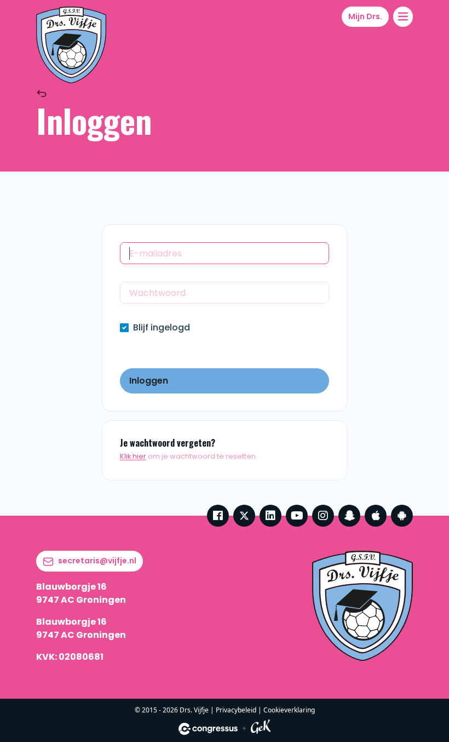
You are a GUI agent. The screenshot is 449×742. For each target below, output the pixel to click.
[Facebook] (218, 516)
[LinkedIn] (270, 516)
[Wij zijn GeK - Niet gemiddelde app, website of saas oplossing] (260, 729)
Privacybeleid (236, 710)
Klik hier (133, 456)
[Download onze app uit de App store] (376, 516)
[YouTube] (297, 516)
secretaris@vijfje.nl (97, 560)
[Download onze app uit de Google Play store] (402, 516)
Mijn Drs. (365, 16)
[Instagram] (323, 516)
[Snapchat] (349, 516)
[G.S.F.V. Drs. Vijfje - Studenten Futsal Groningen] (71, 45)
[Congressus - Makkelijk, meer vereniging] (208, 729)
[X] (244, 516)
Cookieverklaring (289, 710)
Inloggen (148, 380)
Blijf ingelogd (161, 327)
